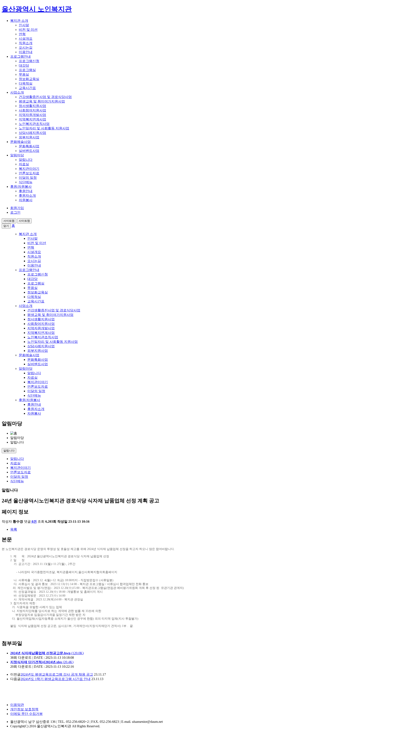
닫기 (6, 225)
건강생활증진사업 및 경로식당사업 (45, 97)
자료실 (24, 164)
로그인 (15, 212)
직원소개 (25, 43)
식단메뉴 (25, 182)
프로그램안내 (20, 56)
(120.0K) (47, 653)
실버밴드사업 (29, 151)
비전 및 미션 (28, 29)
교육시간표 (27, 88)
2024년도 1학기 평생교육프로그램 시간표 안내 (55, 679)
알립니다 (25, 159)
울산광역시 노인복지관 (37, 9)
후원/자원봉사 (21, 186)
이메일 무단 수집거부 (26, 714)
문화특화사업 (29, 146)
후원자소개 (27, 195)
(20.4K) (41, 662)
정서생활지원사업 (32, 106)
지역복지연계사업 (32, 119)
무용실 (24, 74)
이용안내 (25, 52)
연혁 (22, 34)
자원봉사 (25, 200)
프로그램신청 (29, 61)
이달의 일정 (28, 177)
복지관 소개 (19, 20)
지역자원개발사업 (32, 115)
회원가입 (17, 208)
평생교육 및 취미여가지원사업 (42, 101)
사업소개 (17, 92)
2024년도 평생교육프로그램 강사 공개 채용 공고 (56, 674)
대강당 (24, 65)
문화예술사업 (20, 142)
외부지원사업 (29, 137)
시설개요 (25, 38)
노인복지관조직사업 (34, 124)
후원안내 (25, 191)
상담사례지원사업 (32, 133)
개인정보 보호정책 (24, 709)
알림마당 (17, 155)
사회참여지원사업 (32, 110)
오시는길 (25, 47)
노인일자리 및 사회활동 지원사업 (44, 128)
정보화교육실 (29, 79)
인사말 (24, 25)
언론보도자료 (29, 173)
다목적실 (25, 83)
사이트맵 (9, 220)
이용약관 (17, 705)
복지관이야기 (29, 168)
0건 (34, 521)
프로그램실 (27, 70)
